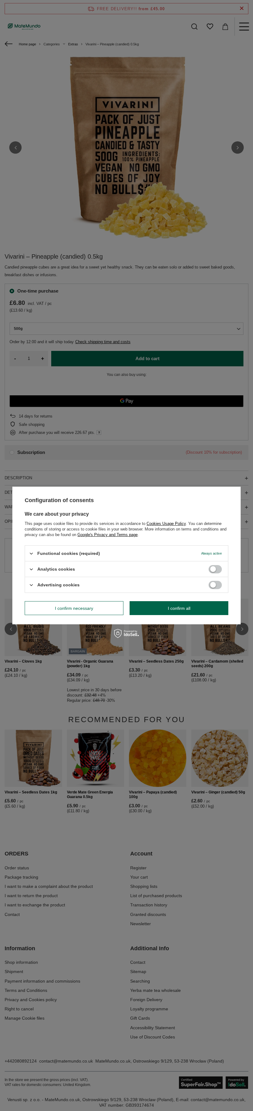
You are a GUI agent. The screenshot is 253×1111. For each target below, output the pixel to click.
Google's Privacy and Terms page (107, 534)
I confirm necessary (74, 607)
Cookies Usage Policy (166, 523)
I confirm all (179, 607)
